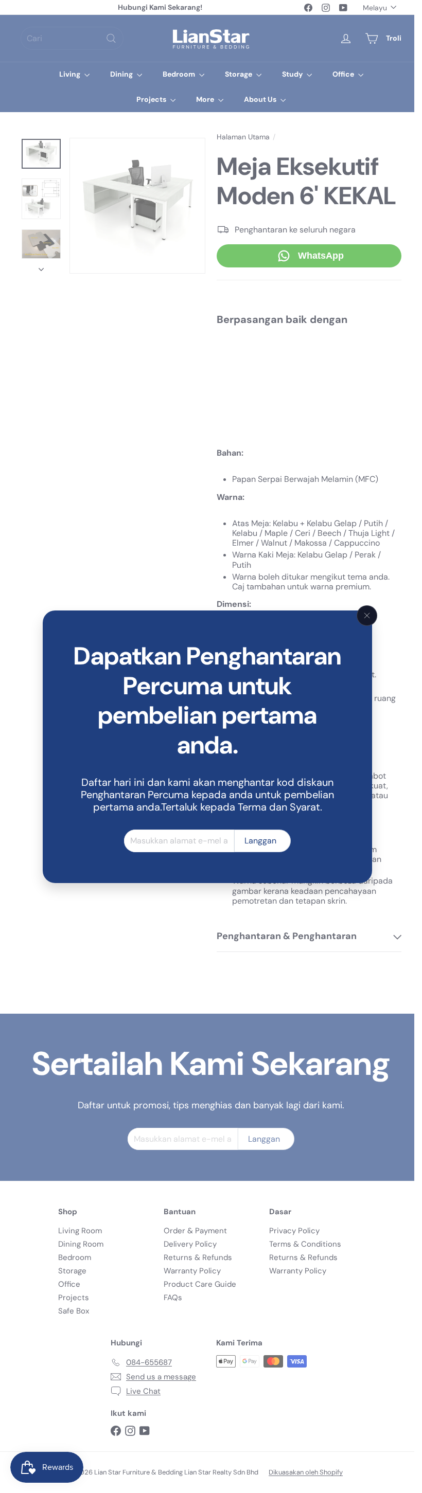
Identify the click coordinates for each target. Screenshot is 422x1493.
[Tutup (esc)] (367, 615)
